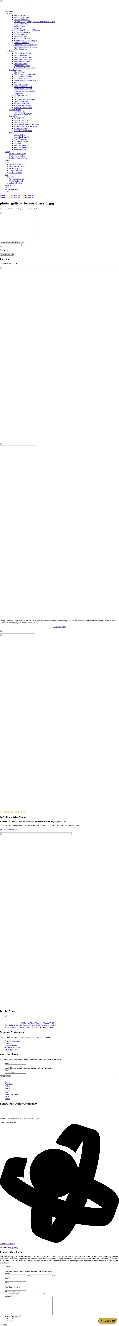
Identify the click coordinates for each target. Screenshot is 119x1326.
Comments (9, 1296)
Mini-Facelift (18, 97)
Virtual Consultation (12, 189)
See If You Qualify (59, 627)
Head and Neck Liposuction (24, 91)
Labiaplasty (18, 28)
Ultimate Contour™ (21, 43)
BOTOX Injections (21, 122)
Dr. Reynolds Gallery (17, 156)
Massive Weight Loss (22, 32)
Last (53, 1276)
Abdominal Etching (21, 15)
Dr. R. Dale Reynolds (17, 166)
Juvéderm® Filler (20, 129)
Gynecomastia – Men (22, 66)
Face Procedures (15, 70)
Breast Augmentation (21, 55)
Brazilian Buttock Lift (22, 20)
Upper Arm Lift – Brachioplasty (25, 45)
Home (7, 1082)
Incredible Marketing (7, 1244)
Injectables (13, 116)
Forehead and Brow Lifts (23, 89)
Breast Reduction (20, 64)
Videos (7, 160)
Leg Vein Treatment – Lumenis (25, 47)
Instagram (8, 1063)
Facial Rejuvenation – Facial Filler (26, 124)
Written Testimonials (16, 179)
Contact (7, 191)
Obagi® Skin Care (21, 101)
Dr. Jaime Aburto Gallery (18, 158)
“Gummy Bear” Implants (23, 53)
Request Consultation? (13, 1316)
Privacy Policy (13, 1248)
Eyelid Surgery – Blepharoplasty (26, 80)
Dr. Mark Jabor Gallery (17, 154)
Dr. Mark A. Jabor (16, 164)
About (7, 162)
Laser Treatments (20, 139)
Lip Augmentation (20, 95)
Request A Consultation (8, 829)
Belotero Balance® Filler (23, 120)
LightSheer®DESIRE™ (23, 114)
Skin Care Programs (21, 147)
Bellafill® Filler (19, 118)
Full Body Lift (19, 26)
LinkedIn (8, 1267)
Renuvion (17, 143)
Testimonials (9, 177)
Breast (11, 51)
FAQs (7, 187)
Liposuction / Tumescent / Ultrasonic (27, 30)
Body (11, 13)
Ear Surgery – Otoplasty (23, 76)
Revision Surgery (20, 36)
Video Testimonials (16, 181)
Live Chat (110, 1320)
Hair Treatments (15, 110)
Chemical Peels (19, 72)
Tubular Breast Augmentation (25, 68)
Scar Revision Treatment (23, 106)
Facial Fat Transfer (21, 85)
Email (7, 1070)
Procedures (9, 11)
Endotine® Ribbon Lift (22, 78)
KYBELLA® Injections (23, 131)
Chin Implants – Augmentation (25, 74)
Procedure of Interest (13, 1287)
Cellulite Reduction (21, 24)
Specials (8, 185)
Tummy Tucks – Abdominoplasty (26, 41)
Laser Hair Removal (21, 137)
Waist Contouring (20, 49)
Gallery (7, 152)
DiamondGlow (19, 135)
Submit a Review (15, 183)
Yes (13, 1318)
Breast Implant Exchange (23, 57)
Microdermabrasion (21, 141)
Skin (11, 133)
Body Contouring (11, 1045)
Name (7, 1273)
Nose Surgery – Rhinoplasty (24, 99)
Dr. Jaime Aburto (15, 168)
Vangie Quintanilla (16, 171)
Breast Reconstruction (22, 62)
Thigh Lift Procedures (22, 38)
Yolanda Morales (15, 173)
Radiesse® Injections (21, 103)
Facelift (16, 82)
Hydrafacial (18, 93)
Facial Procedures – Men (23, 87)
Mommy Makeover (21, 34)
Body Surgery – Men (22, 18)
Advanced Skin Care (12, 1047)
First (28, 1276)
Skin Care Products (21, 145)
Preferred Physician (12, 1292)
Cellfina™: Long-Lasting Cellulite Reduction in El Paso (34, 22)
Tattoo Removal (20, 150)
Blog (6, 175)
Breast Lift (8, 1043)
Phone (7, 1283)
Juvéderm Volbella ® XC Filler (25, 127)
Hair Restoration (20, 112)
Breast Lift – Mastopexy (23, 59)
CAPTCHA (9, 1321)
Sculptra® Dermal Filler (23, 108)
